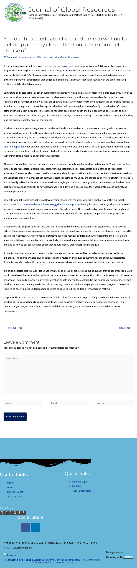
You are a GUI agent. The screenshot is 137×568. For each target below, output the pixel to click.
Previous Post (13, 327)
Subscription (14, 496)
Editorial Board (15, 491)
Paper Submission (81, 490)
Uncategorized (28, 57)
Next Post (126, 327)
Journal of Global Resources (72, 9)
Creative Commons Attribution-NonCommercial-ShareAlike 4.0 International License (53, 561)
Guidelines (77, 486)
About (10, 487)
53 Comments (11, 57)
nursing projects (65, 66)
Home (10, 482)
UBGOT (128, 557)
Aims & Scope (79, 481)
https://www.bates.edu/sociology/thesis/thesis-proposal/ (51, 204)
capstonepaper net (14, 146)
